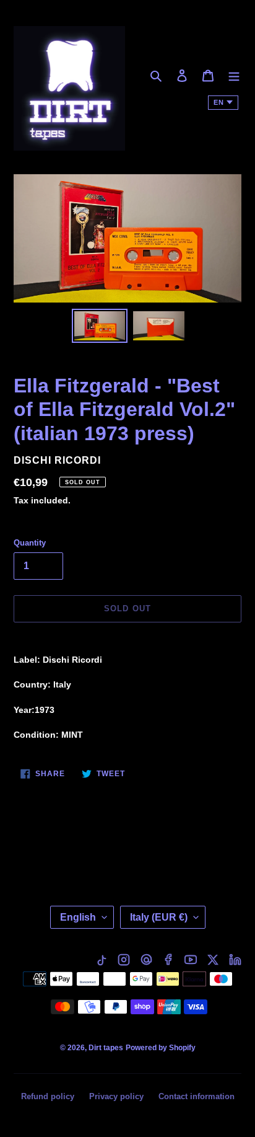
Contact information (196, 1096)
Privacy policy (116, 1096)
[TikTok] (101, 959)
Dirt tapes (106, 1047)
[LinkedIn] (235, 959)
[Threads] (146, 959)
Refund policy (47, 1096)
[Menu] (234, 75)
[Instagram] (124, 959)
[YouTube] (190, 959)
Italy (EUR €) (159, 917)
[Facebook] (168, 959)
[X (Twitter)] (213, 959)
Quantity (30, 542)
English (78, 917)
